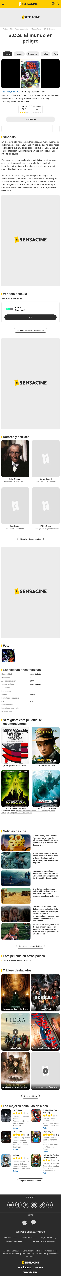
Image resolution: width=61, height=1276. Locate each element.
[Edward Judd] (46, 458)
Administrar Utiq (28, 1254)
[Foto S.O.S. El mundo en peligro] (8, 655)
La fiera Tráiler (15, 1048)
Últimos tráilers (30, 1096)
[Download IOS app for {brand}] (26, 1222)
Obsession (17, 1132)
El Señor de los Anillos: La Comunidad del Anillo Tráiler (16, 1087)
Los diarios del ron (46, 765)
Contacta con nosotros (31, 1251)
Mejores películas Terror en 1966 (19, 813)
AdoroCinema (12, 1241)
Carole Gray (43, 99)
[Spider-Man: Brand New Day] (36, 1115)
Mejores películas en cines (30, 1181)
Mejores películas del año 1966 (28, 811)
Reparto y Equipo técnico (30, 539)
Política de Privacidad (11, 1254)
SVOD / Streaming (12, 298)
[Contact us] (50, 1205)
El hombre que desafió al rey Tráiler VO (46, 1087)
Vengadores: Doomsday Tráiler (15, 1009)
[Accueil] (28, 4)
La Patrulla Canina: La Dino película (51, 1156)
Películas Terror (35, 29)
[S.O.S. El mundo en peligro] (30, 73)
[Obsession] (6, 1137)
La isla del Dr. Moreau (15, 808)
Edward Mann (40, 95)
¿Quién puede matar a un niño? (16, 765)
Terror (43, 92)
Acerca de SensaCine (12, 1251)
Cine (11, 29)
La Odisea (17, 1110)
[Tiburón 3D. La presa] (46, 788)
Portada (5, 29)
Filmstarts (25, 1237)
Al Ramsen (53, 95)
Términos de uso (49, 1251)
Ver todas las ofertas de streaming (30, 330)
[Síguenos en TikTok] (42, 1205)
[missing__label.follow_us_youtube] (11, 1205)
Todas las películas (22, 29)
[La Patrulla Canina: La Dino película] (36, 1160)
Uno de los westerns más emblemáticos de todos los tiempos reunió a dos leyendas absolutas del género (46, 892)
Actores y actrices (16, 437)
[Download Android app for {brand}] (35, 1222)
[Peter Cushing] (15, 458)
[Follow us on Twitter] (26, 1205)
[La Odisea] (6, 1115)
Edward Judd (30, 99)
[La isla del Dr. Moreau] (15, 788)
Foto (6, 645)
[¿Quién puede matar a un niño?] (15, 745)
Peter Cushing (16, 99)
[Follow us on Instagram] (34, 1205)
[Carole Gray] (15, 505)
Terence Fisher (19, 95)
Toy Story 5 (48, 1132)
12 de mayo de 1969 (11, 92)
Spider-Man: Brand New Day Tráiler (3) (46, 1048)
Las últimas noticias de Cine (30, 946)
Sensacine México (41, 1241)
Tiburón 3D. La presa (46, 808)
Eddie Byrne (45, 526)
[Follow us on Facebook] (18, 1205)
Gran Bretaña (35, 674)
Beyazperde (46, 1237)
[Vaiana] (6, 1160)
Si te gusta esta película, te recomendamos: (22, 721)
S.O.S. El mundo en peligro (17, 961)
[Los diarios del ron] (46, 745)
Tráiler (15, 1128)
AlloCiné (7, 1237)
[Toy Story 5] (36, 1137)
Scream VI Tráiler (45, 1009)
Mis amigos (37, 106)
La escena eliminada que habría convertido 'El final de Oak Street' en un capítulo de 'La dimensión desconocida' (45, 874)
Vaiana (16, 1155)
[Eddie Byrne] (46, 505)
